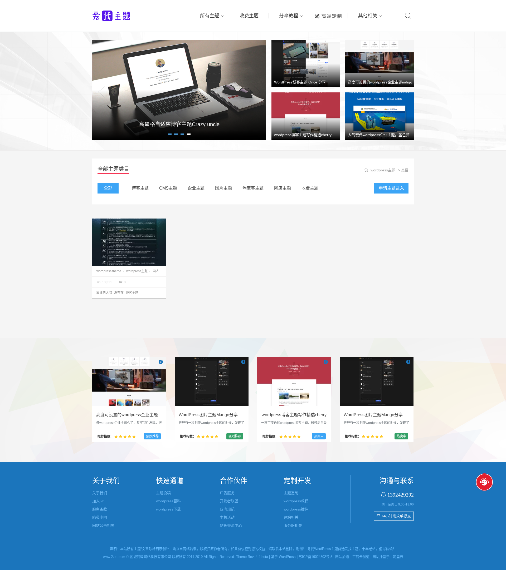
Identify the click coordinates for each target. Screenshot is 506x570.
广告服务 (227, 493)
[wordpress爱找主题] (179, 89)
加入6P (98, 501)
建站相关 (291, 517)
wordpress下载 (168, 509)
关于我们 (99, 493)
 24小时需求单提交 (394, 516)
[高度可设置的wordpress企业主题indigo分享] (379, 63)
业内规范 (227, 509)
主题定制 (328, 14)
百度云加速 (360, 557)
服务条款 (99, 509)
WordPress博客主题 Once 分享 (300, 82)
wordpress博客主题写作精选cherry (303, 135)
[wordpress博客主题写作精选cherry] (305, 116)
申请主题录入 (391, 188)
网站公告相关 (103, 525)
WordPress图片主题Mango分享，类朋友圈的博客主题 (229, 415)
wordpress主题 (383, 170)
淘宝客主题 (253, 188)
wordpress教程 (296, 501)
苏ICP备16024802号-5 (315, 557)
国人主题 (159, 271)
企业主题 (196, 188)
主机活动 (227, 517)
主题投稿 (163, 493)
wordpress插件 (296, 509)
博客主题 (140, 188)
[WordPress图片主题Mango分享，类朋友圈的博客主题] (212, 381)
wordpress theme (108, 271)
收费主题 (249, 15)
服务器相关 (293, 525)
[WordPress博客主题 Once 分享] (305, 63)
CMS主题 (168, 188)
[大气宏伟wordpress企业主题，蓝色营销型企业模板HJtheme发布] (379, 116)
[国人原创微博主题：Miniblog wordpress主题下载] (129, 242)
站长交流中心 (231, 525)
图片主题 (223, 188)
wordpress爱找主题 (121, 16)
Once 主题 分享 (179, 124)
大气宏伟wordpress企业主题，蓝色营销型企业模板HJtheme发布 (401, 135)
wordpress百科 (168, 501)
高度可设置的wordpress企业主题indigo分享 (384, 82)
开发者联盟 (229, 501)
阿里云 (398, 557)
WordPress (287, 557)
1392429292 (400, 494)
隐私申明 (99, 517)
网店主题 (282, 188)
